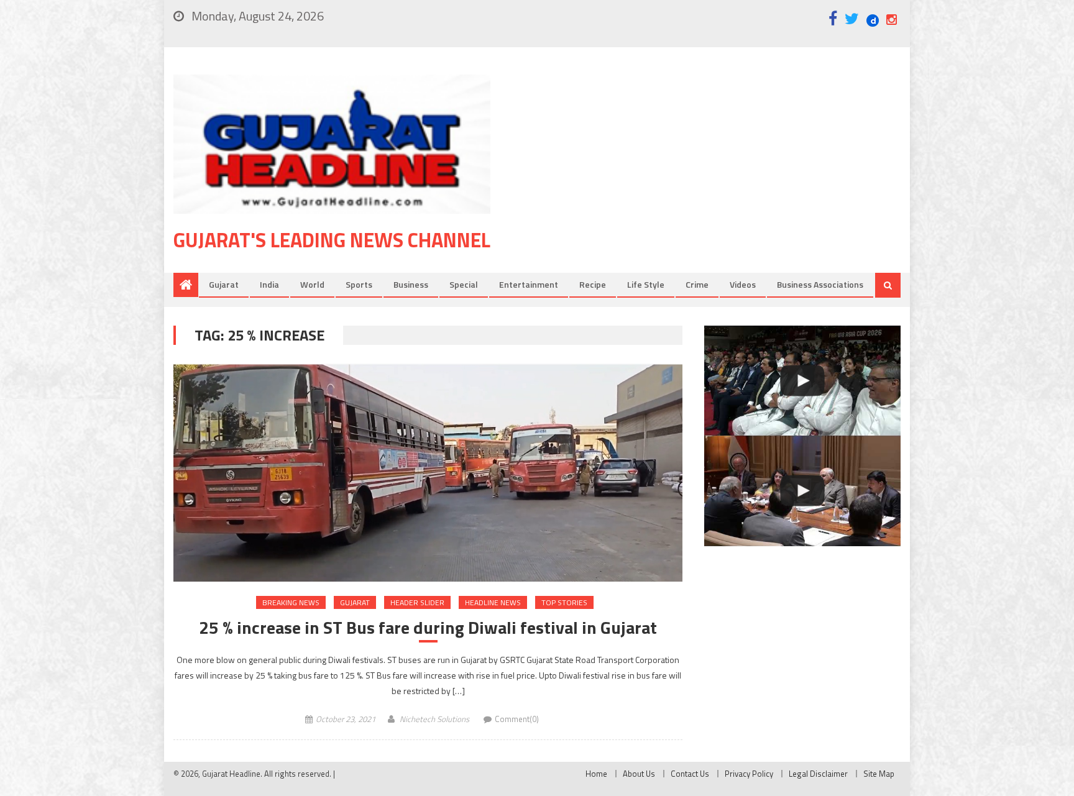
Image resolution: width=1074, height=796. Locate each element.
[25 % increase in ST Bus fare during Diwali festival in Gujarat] (427, 473)
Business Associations (820, 284)
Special (463, 284)
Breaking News (290, 602)
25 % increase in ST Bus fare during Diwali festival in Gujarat (428, 627)
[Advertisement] (714, 173)
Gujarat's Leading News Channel (331, 240)
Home (596, 773)
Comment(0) (517, 719)
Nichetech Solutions (434, 719)
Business (410, 284)
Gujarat (224, 284)
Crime (697, 284)
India (269, 284)
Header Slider (417, 602)
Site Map (878, 773)
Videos (743, 284)
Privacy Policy (749, 773)
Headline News (493, 602)
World (312, 284)
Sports (359, 284)
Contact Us (690, 773)
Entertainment (528, 284)
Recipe (592, 284)
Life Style (645, 284)
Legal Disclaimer (818, 773)
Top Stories (564, 602)
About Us (639, 773)
